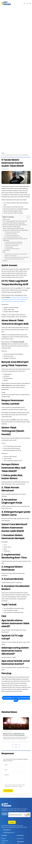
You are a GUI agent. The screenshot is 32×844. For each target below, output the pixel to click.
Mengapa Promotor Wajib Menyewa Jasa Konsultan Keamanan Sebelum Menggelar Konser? (14, 734)
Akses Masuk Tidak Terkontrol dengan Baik (14, 223)
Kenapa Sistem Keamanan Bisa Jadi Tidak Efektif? (15, 230)
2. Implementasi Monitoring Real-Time (13, 243)
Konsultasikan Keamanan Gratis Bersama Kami (16, 699)
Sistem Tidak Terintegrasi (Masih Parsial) (13, 228)
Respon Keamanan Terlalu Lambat (11, 226)
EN (24, 3)
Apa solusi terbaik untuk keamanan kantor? (14, 259)
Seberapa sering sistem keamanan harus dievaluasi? (17, 257)
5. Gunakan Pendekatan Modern (12, 248)
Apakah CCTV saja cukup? (11, 255)
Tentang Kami (4, 840)
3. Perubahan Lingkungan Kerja (12, 235)
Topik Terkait (6, 250)
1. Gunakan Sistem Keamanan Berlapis (13, 242)
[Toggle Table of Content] (27, 217)
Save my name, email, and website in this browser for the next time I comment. (15, 785)
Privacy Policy (20, 838)
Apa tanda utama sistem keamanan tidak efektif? (16, 254)
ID (27, 3)
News (2, 153)
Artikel (3, 842)
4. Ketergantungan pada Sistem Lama (13, 237)
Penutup (5, 260)
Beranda (3, 838)
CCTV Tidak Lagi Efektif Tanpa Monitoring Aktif (15, 221)
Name (6, 764)
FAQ (4, 252)
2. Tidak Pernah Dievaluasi (11, 233)
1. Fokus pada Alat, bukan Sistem (12, 232)
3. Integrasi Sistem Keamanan (11, 245)
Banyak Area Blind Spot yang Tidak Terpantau (15, 224)
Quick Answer (6, 219)
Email (6, 769)
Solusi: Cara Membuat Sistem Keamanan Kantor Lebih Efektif (15, 239)
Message (7, 775)
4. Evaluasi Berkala (9, 247)
